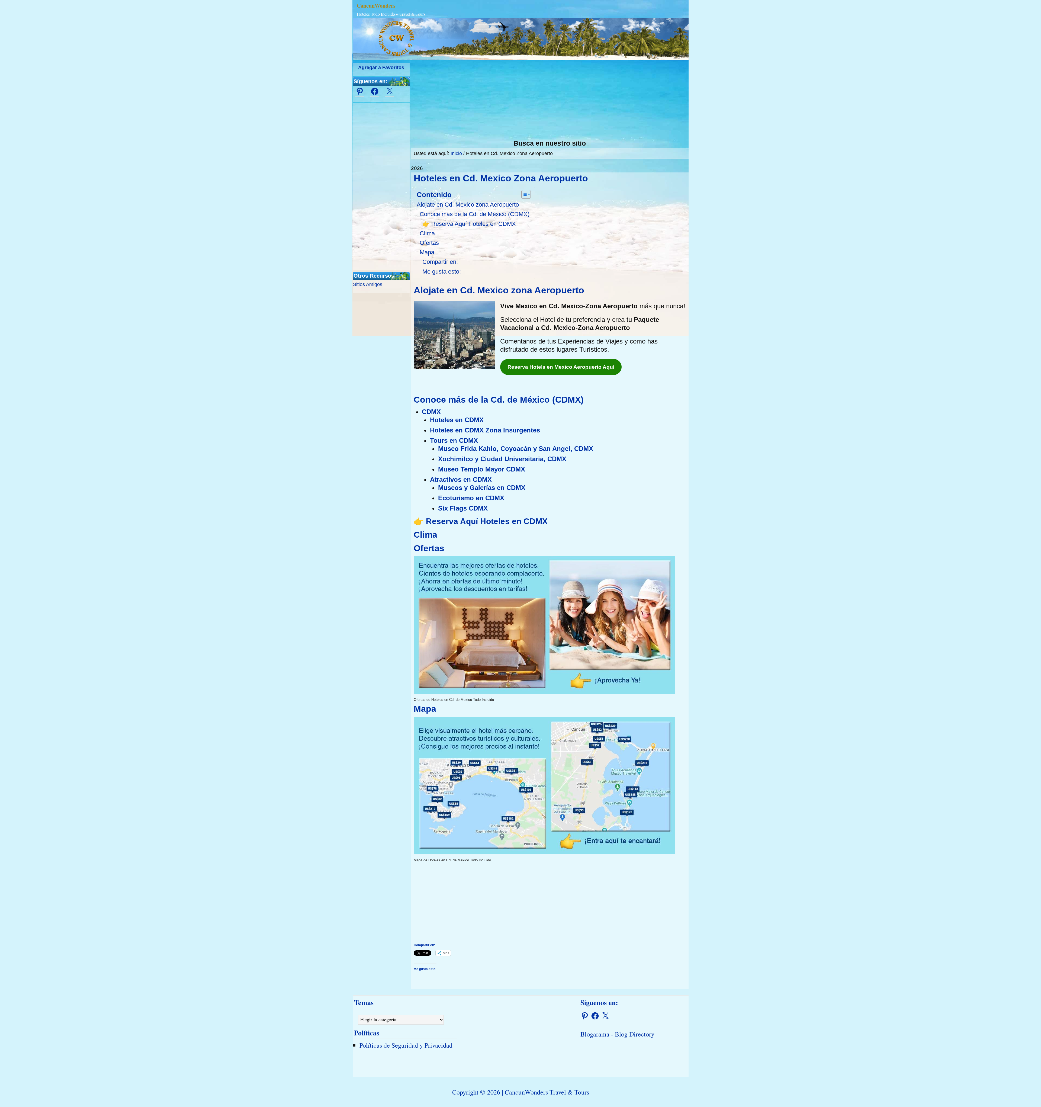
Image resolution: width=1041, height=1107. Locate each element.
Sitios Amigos (367, 284)
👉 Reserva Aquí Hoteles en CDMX (469, 223)
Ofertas (429, 242)
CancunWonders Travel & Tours (547, 1092)
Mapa (427, 252)
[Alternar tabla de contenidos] (523, 194)
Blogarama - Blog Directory (617, 1034)
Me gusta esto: (441, 271)
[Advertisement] (550, 101)
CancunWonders (376, 5)
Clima (427, 233)
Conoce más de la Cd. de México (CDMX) (474, 214)
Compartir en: (440, 261)
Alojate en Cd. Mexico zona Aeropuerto (468, 204)
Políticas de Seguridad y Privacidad (405, 1045)
